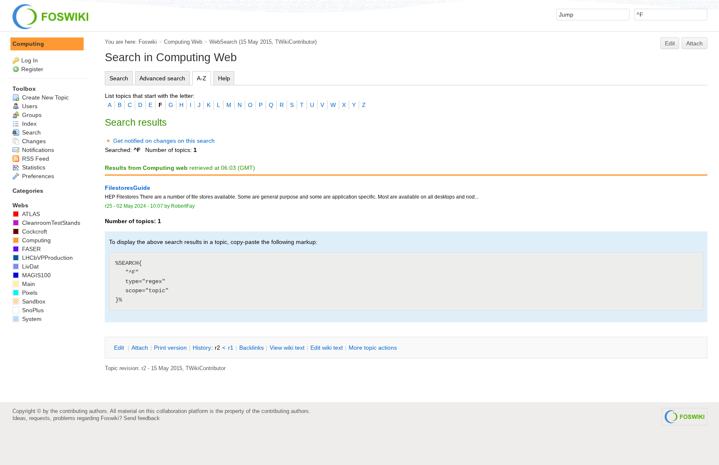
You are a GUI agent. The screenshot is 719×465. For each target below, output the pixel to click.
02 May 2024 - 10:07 (140, 206)
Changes (33, 141)
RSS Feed (34, 158)
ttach (139, 347)
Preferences (37, 176)
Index (28, 123)
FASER (30, 249)
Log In (29, 60)
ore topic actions (373, 347)
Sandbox (32, 301)
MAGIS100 (35, 275)
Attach (694, 43)
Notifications (37, 150)
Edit (670, 43)
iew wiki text (287, 347)
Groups (31, 115)
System (31, 319)
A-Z (201, 78)
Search (118, 78)
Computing (28, 43)
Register (32, 69)
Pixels (28, 292)
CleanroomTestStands (50, 222)
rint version (170, 347)
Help (224, 78)
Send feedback (142, 418)
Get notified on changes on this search (164, 140)
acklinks (251, 347)
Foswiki (148, 42)
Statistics (32, 167)
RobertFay (183, 206)
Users (28, 106)
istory (202, 347)
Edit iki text (326, 347)
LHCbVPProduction (46, 257)
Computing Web (183, 42)
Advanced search (162, 78)
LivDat (29, 266)
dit (120, 347)
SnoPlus (32, 310)
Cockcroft (33, 231)
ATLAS (30, 214)
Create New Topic (44, 97)
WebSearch (223, 42)
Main (27, 284)
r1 (230, 347)
